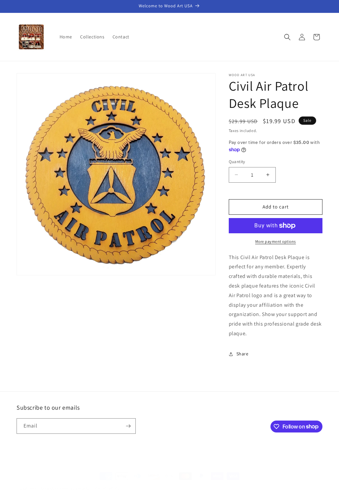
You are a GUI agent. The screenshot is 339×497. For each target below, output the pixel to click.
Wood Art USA (42, 488)
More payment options (275, 241)
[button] (287, 37)
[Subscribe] (128, 426)
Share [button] (242, 354)
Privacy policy (107, 488)
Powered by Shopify (72, 488)
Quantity (237, 161)
